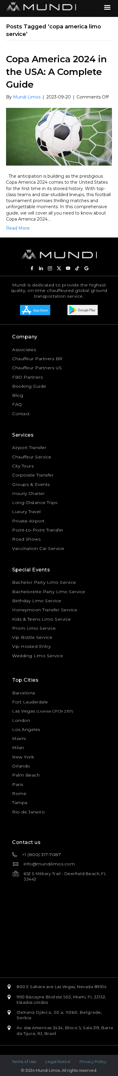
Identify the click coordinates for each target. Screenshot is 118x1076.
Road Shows (26, 539)
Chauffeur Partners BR (37, 358)
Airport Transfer (29, 447)
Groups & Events (31, 484)
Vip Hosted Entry (31, 646)
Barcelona (23, 693)
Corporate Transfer (33, 475)
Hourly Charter (28, 493)
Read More (18, 228)
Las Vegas (23, 711)
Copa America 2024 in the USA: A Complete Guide (56, 71)
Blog (17, 395)
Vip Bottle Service (32, 637)
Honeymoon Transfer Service (44, 609)
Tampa (20, 802)
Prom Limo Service (34, 628)
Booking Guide (29, 386)
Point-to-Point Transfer (38, 530)
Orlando (21, 766)
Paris (17, 784)
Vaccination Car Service (38, 548)
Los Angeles (26, 729)
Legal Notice (57, 1061)
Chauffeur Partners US (37, 367)
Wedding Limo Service (37, 655)
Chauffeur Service (31, 457)
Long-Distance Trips (34, 502)
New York (23, 757)
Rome (19, 793)
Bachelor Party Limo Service (44, 582)
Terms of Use (24, 1061)
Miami (19, 738)
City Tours (23, 466)
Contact (21, 413)
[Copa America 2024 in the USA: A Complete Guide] (59, 136)
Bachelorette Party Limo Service (48, 591)
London (21, 720)
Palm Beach (26, 775)
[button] (32, 268)
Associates (24, 349)
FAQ (17, 404)
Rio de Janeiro (28, 812)
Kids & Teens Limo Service (41, 619)
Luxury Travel (26, 511)
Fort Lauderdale (30, 702)
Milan (18, 747)
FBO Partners (27, 377)
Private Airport (28, 521)
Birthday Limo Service (36, 600)
